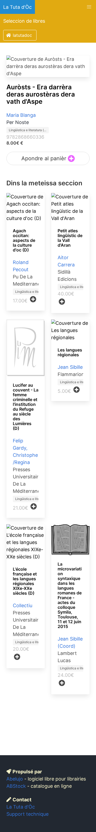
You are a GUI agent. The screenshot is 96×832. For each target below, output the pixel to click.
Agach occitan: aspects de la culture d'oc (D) (24, 240)
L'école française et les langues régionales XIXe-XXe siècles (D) (25, 581)
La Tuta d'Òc (17, 7)
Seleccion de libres (24, 21)
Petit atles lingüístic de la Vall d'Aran (70, 238)
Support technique (27, 814)
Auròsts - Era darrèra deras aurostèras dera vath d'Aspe (40, 94)
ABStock (16, 786)
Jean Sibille (70, 367)
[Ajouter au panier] (33, 299)
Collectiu (22, 605)
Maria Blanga (21, 115)
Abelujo (14, 779)
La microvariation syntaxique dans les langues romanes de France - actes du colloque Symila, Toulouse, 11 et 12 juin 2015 (70, 595)
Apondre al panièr (44, 158)
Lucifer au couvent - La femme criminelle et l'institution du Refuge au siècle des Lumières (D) (25, 406)
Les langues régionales (70, 352)
